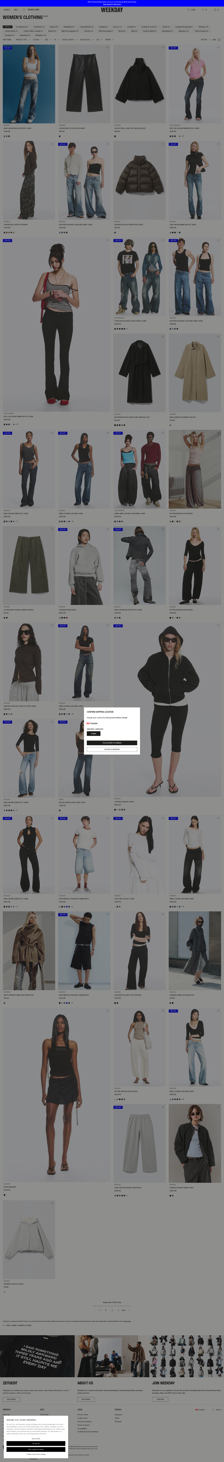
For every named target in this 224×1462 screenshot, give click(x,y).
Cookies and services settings (36, 1454)
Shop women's (107, 4)
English (93, 734)
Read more (36, 1439)
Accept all (35, 1443)
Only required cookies (36, 1449)
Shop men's (117, 4)
